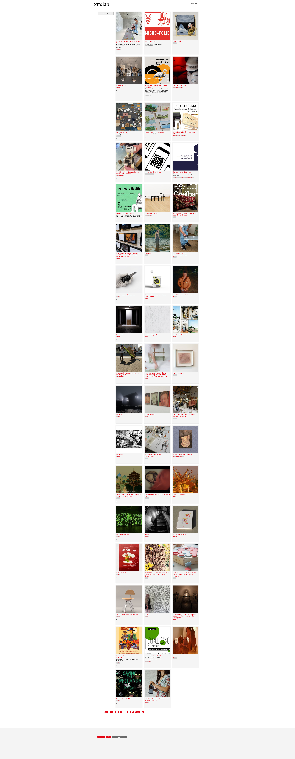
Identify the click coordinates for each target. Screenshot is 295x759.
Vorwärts (137, 712)
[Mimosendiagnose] (129, 520)
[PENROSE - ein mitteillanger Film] (185, 280)
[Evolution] (129, 440)
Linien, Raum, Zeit (151, 335)
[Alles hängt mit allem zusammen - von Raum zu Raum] (185, 400)
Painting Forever (122, 132)
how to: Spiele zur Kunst (153, 172)
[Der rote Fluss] (129, 558)
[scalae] (157, 520)
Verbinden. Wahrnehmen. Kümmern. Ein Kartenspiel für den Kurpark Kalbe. (157, 574)
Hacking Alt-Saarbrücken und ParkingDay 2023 (128, 374)
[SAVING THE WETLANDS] (129, 684)
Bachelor (118, 87)
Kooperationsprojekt (189, 177)
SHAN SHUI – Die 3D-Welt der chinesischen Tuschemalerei (128, 495)
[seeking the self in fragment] (185, 440)
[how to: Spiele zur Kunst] (157, 157)
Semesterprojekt (176, 135)
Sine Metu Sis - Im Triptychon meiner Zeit (157, 495)
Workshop (119, 49)
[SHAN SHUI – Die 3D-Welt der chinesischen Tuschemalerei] (129, 480)
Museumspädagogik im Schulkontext (153, 455)
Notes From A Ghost (180, 534)
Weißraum (119, 335)
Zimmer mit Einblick (151, 213)
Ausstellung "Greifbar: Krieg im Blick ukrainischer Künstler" (185, 214)
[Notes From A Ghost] (185, 520)
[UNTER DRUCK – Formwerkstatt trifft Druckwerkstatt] (129, 157)
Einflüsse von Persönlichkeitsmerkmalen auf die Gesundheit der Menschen (185, 574)
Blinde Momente (178, 373)
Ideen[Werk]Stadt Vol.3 (153, 656)
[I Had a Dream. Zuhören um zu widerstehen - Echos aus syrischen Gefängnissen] (185, 599)
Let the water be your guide (154, 132)
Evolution (119, 455)
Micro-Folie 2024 (150, 41)
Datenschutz (123, 736)
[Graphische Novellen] (185, 320)
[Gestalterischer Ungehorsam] (129, 280)
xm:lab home (101, 736)
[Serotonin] (157, 238)
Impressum (115, 736)
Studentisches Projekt (149, 174)
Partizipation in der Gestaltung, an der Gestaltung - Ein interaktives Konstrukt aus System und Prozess (156, 374)
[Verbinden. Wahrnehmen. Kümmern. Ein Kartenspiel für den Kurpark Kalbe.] (157, 558)
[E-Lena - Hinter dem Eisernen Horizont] (129, 641)
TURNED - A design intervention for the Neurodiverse (157, 699)
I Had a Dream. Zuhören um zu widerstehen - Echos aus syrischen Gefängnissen (184, 616)
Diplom (174, 43)
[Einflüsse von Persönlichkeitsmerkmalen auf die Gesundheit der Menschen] (185, 558)
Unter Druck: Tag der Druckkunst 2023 (184, 133)
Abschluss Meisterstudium (178, 456)
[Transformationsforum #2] (185, 157)
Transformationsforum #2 (182, 172)
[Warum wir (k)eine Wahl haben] (129, 599)
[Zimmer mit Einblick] (157, 198)
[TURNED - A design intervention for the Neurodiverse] (157, 684)
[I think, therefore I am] (185, 480)
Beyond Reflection (179, 85)
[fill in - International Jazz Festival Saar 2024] (157, 71)
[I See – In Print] (129, 71)
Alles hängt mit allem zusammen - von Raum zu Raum (184, 415)
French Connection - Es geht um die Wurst (128, 42)
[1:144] (157, 599)
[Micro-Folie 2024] (157, 26)
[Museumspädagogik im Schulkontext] (157, 440)
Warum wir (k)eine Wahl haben (127, 614)
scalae (147, 534)
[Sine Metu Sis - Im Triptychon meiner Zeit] (157, 480)
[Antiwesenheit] (157, 400)
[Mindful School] (185, 26)
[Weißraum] (129, 320)
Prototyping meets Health (125, 213)
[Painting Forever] (129, 117)
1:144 (146, 614)
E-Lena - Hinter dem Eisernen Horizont (126, 656)
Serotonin (148, 253)
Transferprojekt (148, 661)
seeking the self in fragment (182, 455)
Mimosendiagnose (122, 534)
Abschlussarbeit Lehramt (178, 87)
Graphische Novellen (180, 335)
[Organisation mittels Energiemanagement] (185, 238)
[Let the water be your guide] (157, 117)
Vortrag (174, 177)
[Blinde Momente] (185, 358)
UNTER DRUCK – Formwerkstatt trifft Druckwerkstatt (127, 173)
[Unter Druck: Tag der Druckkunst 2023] (185, 117)
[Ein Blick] (129, 400)
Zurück (111, 712)
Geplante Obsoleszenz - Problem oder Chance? (156, 295)
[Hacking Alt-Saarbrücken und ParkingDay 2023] (129, 358)
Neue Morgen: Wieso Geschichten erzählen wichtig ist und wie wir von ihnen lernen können (128, 254)
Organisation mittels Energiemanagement (180, 254)
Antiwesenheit (150, 415)
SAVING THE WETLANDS (124, 699)
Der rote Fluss (121, 573)
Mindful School (178, 41)
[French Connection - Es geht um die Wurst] (129, 26)
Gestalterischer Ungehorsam (126, 295)
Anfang (105, 712)
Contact (108, 736)
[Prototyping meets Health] (129, 198)
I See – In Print (121, 85)
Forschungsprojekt (180, 177)
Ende (142, 712)
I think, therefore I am (180, 494)
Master (174, 216)
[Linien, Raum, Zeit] (157, 320)
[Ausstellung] (185, 198)
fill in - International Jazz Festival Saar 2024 (156, 86)
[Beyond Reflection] (185, 71)
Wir (174, 656)
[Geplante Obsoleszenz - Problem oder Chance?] (157, 280)
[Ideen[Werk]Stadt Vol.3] (157, 641)
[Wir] (185, 641)
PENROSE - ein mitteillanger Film (184, 295)
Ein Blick (119, 415)
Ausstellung (183, 135)
